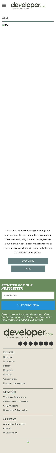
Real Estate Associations (15, 402)
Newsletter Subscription (15, 410)
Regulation (8, 370)
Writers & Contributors (14, 397)
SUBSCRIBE (28, 261)
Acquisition (9, 361)
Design (6, 366)
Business (7, 357)
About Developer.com (14, 424)
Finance (7, 375)
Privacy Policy (10, 433)
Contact (7, 428)
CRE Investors (10, 406)
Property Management (14, 383)
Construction (10, 379)
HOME (28, 269)
